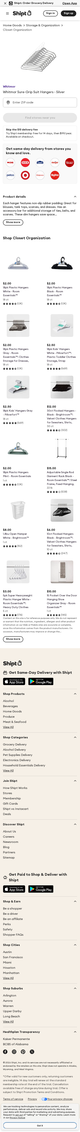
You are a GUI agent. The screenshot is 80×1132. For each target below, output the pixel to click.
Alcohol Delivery (14, 749)
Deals (7, 814)
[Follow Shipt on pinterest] (23, 1052)
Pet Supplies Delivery (17, 754)
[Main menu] (7, 13)
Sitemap (9, 857)
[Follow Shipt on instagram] (14, 1052)
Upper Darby (12, 1011)
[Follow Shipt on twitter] (32, 1052)
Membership (12, 798)
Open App (69, 3)
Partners (9, 852)
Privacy (32, 1099)
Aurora (7, 1000)
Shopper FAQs (13, 934)
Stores (7, 793)
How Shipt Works (15, 788)
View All (8, 727)
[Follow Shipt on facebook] (5, 1052)
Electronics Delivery (17, 760)
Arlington (9, 995)
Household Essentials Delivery (24, 765)
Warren (8, 1006)
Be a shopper (12, 908)
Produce (9, 716)
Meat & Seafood (14, 721)
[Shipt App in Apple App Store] (14, 682)
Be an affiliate (13, 919)
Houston (9, 967)
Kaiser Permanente (16, 1039)
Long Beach (11, 1016)
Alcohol (8, 701)
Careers (8, 836)
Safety (7, 929)
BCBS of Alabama (15, 1044)
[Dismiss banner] (5, 3)
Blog (6, 847)
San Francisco (13, 957)
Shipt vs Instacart (15, 808)
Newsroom (10, 841)
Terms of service (13, 1099)
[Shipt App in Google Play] (40, 682)
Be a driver (10, 913)
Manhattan (11, 972)
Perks (7, 924)
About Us (9, 831)
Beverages (10, 706)
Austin (7, 952)
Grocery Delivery (15, 744)
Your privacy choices (60, 1099)
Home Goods (12, 711)
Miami (7, 962)
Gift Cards (10, 803)
